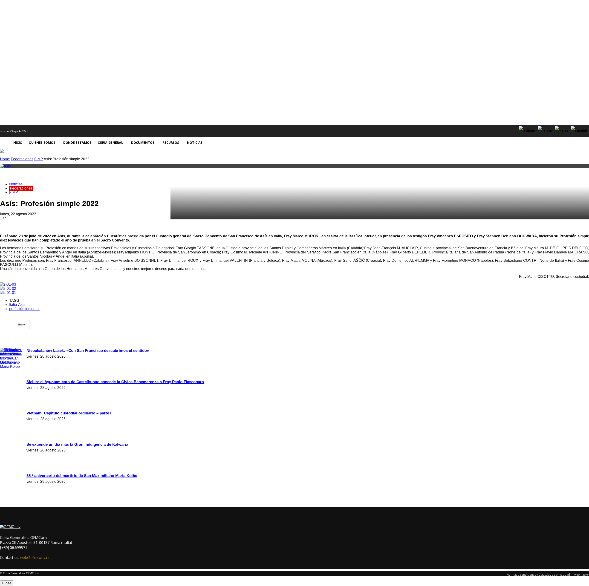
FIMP (38, 159)
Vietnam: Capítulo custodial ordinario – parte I (68, 413)
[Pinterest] (75, 324)
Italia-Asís (17, 305)
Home (5, 159)
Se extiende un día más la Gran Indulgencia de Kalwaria (77, 444)
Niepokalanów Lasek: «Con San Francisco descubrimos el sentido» (87, 350)
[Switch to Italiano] (527, 131)
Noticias (16, 184)
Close (7, 583)
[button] (583, 142)
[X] (58, 324)
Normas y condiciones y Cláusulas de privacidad (538, 575)
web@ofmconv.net (36, 557)
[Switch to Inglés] (562, 131)
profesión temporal (24, 309)
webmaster (581, 575)
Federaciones (22, 159)
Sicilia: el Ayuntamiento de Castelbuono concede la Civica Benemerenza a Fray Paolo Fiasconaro (115, 382)
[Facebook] (42, 324)
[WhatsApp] (91, 324)
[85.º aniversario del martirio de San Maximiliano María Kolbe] (11, 366)
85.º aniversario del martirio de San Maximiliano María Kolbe (81, 476)
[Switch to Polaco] (545, 131)
